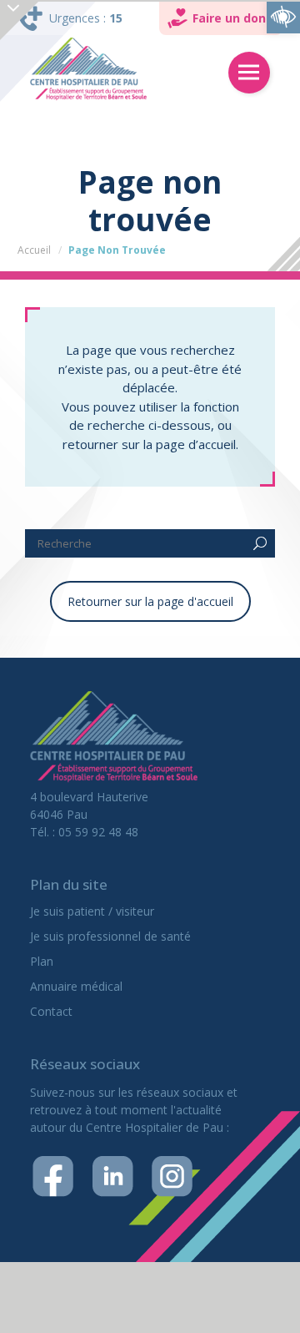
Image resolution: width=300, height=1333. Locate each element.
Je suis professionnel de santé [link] (110, 936)
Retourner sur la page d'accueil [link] (150, 601)
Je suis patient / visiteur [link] (92, 911)
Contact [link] (51, 1011)
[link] (283, 16)
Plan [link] (41, 961)
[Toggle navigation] (249, 72)
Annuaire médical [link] (76, 986)
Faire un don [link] (229, 18)
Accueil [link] (34, 250)
